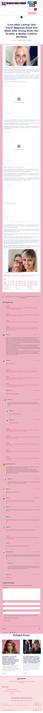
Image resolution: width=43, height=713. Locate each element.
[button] (21, 17)
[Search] (35, 9)
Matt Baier (33, 296)
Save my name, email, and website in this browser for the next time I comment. (20, 615)
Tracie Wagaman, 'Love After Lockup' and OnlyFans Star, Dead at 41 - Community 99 (22, 321)
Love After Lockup (17, 296)
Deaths (12, 296)
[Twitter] (32, 2)
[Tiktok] (30, 5)
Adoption (6, 296)
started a (20, 123)
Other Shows (29, 40)
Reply (7, 356)
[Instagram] (35, 2)
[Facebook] (29, 2)
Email (4, 606)
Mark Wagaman (28, 296)
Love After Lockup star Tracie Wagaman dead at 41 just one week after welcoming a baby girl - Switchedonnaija (23, 538)
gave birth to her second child (29, 173)
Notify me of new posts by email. (11, 617)
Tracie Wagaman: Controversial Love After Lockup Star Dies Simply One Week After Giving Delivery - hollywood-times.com (23, 438)
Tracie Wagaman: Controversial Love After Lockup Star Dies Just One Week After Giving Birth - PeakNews (22, 445)
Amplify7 (6, 710)
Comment (5, 587)
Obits (36, 296)
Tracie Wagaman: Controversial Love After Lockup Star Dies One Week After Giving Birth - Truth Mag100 (23, 459)
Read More (4, 673)
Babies (25, 40)
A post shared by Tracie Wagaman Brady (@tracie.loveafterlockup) (19, 221)
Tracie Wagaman (23, 297)
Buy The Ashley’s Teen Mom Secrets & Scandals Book (12, 691)
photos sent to (17, 174)
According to (24, 177)
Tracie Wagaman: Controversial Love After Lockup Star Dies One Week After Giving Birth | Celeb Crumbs (22, 452)
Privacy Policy (11, 693)
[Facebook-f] (33, 710)
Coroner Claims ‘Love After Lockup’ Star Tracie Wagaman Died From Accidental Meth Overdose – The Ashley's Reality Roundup (22, 308)
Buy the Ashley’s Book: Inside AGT (11, 689)
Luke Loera (23, 296)
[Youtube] (33, 5)
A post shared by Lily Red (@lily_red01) (19, 116)
